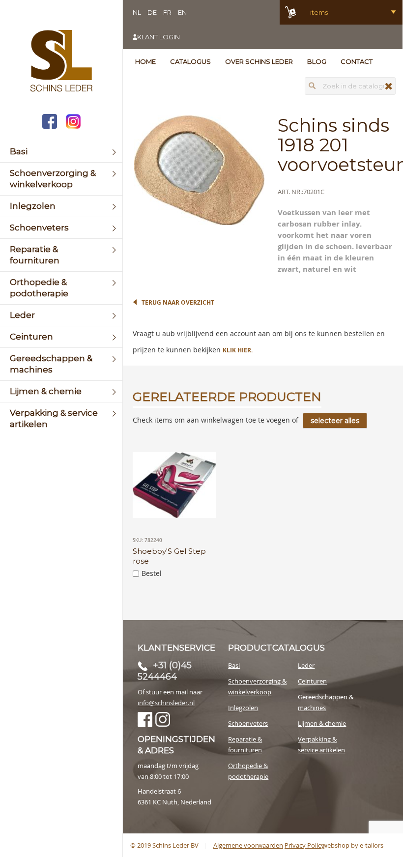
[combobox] (350, 86)
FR (167, 12)
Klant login (158, 37)
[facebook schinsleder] (49, 122)
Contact (357, 61)
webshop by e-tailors (352, 845)
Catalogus (190, 61)
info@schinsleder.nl (166, 702)
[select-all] (335, 420)
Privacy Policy (304, 845)
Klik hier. (238, 350)
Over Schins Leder (259, 61)
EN (182, 12)
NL (137, 12)
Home (145, 61)
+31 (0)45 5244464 (165, 671)
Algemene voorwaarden (248, 845)
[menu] (61, 288)
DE (152, 12)
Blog (316, 61)
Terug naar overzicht (178, 302)
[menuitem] (61, 151)
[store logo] (61, 61)
